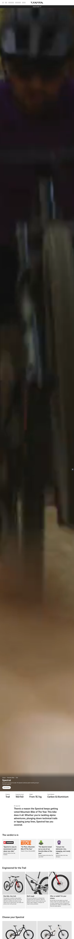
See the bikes (7, 787)
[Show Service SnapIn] (72, 469)
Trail (17, 777)
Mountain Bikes (10, 777)
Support (24, 2)
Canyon (4, 777)
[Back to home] (37, 2)
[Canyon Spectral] (37, 399)
